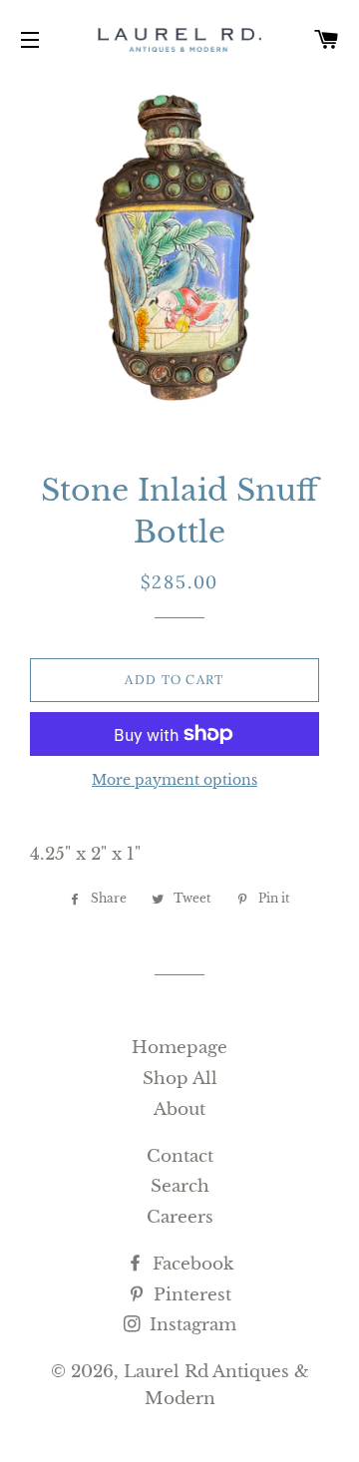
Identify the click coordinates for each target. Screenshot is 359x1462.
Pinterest (190, 1294)
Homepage (179, 1047)
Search (180, 1186)
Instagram (190, 1324)
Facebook (190, 1264)
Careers (180, 1217)
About (179, 1109)
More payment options (174, 780)
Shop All (180, 1078)
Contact (180, 1156)
